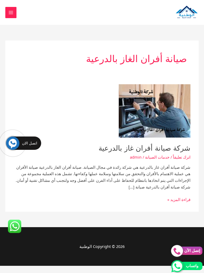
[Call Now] (12, 143)
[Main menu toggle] (10, 12)
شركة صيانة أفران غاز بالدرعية (144, 148)
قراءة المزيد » (178, 199)
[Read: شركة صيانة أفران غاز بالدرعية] (154, 110)
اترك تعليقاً (181, 157)
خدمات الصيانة (157, 157)
